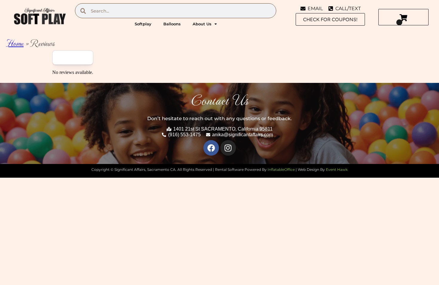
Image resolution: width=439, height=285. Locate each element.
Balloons (172, 23)
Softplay (143, 23)
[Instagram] (228, 148)
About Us (202, 23)
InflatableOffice (281, 169)
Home (15, 42)
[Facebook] (211, 148)
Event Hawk (337, 169)
